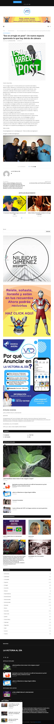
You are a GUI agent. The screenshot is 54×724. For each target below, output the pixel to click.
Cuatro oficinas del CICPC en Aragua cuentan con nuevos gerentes (29, 508)
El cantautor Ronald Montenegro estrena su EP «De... (15, 213)
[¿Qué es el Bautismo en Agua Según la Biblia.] (7, 494)
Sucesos (27, 631)
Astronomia (27, 573)
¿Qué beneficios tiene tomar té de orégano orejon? (18, 478)
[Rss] (29, 4)
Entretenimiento (11, 30)
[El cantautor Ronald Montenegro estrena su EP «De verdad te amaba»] (14, 203)
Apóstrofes (5, 415)
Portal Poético (27, 619)
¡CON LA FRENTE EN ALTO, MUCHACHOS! (12, 412)
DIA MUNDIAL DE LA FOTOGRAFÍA (10, 424)
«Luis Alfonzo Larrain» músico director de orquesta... (14, 705)
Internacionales (27, 599)
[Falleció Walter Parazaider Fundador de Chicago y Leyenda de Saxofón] (39, 203)
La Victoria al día (11, 40)
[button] (22, 2)
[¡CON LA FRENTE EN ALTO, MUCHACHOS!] (14, 527)
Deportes (27, 582)
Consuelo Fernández (17, 500)
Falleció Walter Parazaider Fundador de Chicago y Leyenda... (39, 213)
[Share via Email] (35, 166)
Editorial (27, 591)
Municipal (27, 605)
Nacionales (27, 611)
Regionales (27, 625)
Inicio (4, 30)
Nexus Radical (38, 722)
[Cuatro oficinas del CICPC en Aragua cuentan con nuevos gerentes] (7, 510)
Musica (27, 608)
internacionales (27, 602)
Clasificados (27, 576)
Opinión (27, 616)
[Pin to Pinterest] (33, 166)
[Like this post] (29, 166)
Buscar (4, 229)
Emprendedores (27, 593)
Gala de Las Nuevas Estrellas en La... (13, 719)
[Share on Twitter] (32, 166)
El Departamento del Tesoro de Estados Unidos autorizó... (26, 2)
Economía (27, 588)
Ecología (27, 585)
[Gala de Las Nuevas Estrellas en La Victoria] (4, 720)
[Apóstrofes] (39, 527)
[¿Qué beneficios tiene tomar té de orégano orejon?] (27, 461)
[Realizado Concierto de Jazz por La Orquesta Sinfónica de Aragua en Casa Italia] (4, 713)
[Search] (50, 26)
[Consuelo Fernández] (7, 502)
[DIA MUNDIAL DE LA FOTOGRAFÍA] (39, 547)
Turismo (27, 633)
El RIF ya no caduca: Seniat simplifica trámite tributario (14, 426)
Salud (27, 628)
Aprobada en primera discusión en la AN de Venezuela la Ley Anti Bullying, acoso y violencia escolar (29, 485)
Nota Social (27, 613)
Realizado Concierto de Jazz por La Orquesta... (14, 713)
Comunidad (27, 579)
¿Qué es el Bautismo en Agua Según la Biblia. (24, 492)
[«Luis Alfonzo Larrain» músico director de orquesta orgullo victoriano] (4, 705)
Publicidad (27, 622)
